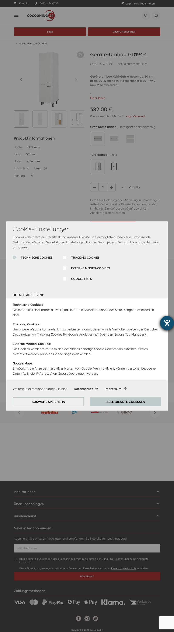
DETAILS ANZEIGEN (27, 295)
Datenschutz (83, 389)
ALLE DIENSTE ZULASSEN (126, 402)
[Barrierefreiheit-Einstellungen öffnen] (167, 323)
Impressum (113, 389)
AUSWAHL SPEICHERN (48, 402)
